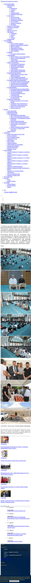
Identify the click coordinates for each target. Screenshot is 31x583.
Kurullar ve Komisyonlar (13, 99)
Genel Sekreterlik (11, 111)
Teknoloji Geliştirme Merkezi (15, 166)
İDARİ (6, 109)
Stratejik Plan (10, 39)
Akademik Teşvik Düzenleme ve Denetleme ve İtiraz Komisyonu (19, 104)
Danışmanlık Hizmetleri (17, 20)
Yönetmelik (14, 33)
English (11, 192)
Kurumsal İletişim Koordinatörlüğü (20, 89)
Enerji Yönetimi (11, 181)
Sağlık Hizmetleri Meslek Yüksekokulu (17, 67)
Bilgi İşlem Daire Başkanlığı (18, 115)
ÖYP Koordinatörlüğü (16, 92)
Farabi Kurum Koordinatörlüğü (19, 84)
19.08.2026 (4, 444)
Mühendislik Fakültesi (16, 48)
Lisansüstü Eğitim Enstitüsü (18, 54)
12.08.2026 (4, 470)
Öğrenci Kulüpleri (12, 143)
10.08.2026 (4, 484)
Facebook (3, 559)
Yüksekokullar (11, 55)
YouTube (9, 559)
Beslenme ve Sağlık (16, 18)
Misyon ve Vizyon (12, 30)
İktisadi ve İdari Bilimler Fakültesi (19, 45)
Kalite (8, 179)
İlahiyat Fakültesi (15, 46)
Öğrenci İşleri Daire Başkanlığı (19, 122)
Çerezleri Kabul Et (14, 581)
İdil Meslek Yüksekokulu (17, 65)
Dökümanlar (10, 32)
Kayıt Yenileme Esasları (13, 137)
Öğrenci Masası (11, 184)
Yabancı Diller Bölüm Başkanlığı (19, 78)
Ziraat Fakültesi (15, 51)
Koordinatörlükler (12, 87)
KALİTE (6, 178)
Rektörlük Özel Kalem (16, 14)
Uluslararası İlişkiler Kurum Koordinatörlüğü (18, 94)
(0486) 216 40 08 (13, 552)
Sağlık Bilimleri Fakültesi (17, 49)
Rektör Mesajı (11, 5)
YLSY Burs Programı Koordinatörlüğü (16, 97)
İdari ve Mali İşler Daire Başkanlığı (20, 116)
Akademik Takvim (12, 138)
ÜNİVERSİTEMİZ (9, 4)
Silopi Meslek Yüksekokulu (18, 70)
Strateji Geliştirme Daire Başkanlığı (20, 127)
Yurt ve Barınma (15, 17)
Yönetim (9, 7)
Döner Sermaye (11, 131)
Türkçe (6, 192)
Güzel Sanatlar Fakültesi (17, 43)
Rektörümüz (14, 8)
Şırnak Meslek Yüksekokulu (18, 71)
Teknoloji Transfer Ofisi (13, 175)
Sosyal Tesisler (14, 21)
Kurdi (15, 192)
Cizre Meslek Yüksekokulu (18, 64)
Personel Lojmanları (16, 23)
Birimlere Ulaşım (11, 149)
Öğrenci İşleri (10, 141)
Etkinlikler (13, 24)
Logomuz (9, 29)
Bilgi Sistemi (10, 140)
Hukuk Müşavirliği (12, 112)
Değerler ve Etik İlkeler (13, 26)
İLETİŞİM (7, 182)
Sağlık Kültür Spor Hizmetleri (15, 144)
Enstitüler (9, 52)
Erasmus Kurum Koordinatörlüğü (19, 83)
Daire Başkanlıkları (12, 114)
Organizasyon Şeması (13, 27)
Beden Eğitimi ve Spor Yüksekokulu (20, 56)
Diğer (12, 36)
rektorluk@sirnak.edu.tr (15, 555)
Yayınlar (13, 37)
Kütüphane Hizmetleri (13, 146)
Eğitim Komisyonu (16, 108)
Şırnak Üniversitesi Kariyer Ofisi (15, 134)
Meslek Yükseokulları (13, 62)
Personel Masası (11, 185)
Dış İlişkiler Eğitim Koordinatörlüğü (16, 80)
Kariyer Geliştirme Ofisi (13, 174)
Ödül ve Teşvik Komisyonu (18, 106)
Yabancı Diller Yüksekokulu (18, 61)
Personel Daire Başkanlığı (17, 121)
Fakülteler (9, 42)
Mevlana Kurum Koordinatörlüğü (19, 86)
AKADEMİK (7, 40)
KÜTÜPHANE (8, 177)
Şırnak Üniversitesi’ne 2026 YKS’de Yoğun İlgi (13, 460)
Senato (12, 11)
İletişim (9, 187)
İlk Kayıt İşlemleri (12, 136)
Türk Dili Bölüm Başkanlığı (18, 77)
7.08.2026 (3, 498)
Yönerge (13, 35)
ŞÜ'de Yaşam (10, 16)
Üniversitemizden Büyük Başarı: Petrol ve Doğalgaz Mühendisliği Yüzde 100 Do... (14, 447)
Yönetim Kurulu (15, 13)
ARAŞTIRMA (8, 150)
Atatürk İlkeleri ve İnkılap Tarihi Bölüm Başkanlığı (19, 75)
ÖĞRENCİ (7, 133)
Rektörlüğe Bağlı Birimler (14, 73)
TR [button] (5, 190)
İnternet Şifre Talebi (12, 147)
